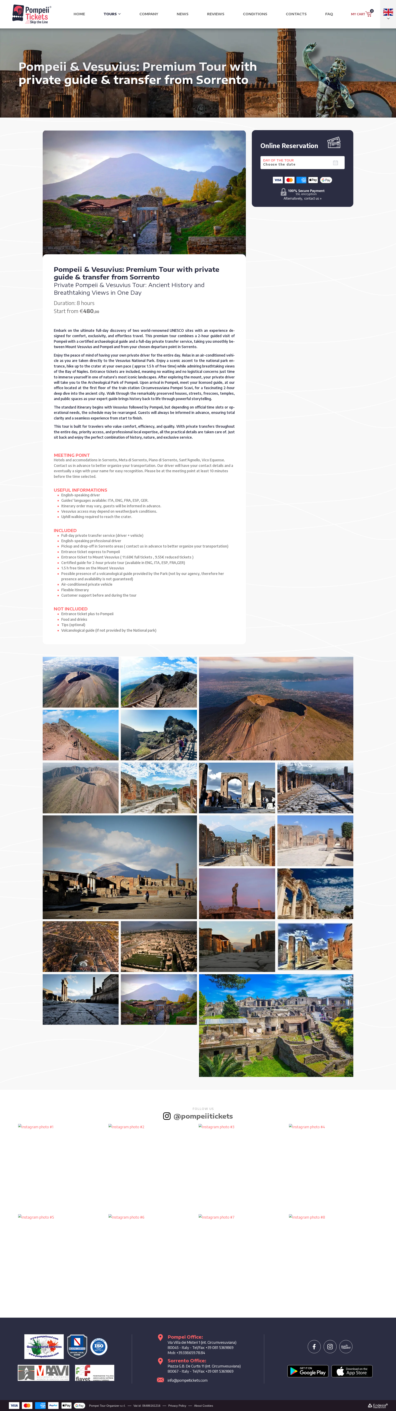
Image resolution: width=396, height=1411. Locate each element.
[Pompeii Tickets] (31, 13)
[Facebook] (314, 1346)
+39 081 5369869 (219, 1347)
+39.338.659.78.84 (191, 1352)
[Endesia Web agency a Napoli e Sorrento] (378, 1405)
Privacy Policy (177, 1405)
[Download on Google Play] (308, 1371)
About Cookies (203, 1405)
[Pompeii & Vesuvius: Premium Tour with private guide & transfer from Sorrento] (81, 682)
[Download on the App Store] (352, 1371)
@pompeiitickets (203, 1116)
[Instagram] (330, 1346)
